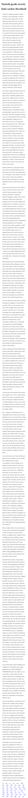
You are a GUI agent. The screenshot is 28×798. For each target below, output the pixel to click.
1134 (12, 794)
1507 (3, 790)
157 (19, 796)
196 (6, 783)
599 (3, 796)
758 (15, 792)
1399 (16, 788)
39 (22, 792)
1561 (11, 792)
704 (15, 785)
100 (11, 790)
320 (11, 796)
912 (3, 785)
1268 (23, 787)
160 (7, 790)
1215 (7, 788)
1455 (24, 788)
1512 (17, 783)
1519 (11, 785)
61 (9, 783)
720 (7, 787)
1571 (19, 787)
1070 (8, 794)
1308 (22, 783)
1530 (20, 788)
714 (15, 790)
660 (3, 788)
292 (7, 792)
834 (19, 785)
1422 (7, 785)
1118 (20, 794)
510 (19, 792)
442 (3, 787)
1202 (22, 790)
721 (13, 783)
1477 (15, 787)
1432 (7, 796)
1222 (11, 788)
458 (23, 785)
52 (2, 783)
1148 (3, 792)
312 (23, 796)
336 (11, 787)
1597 (3, 794)
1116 (16, 794)
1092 (15, 796)
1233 (25, 794)
